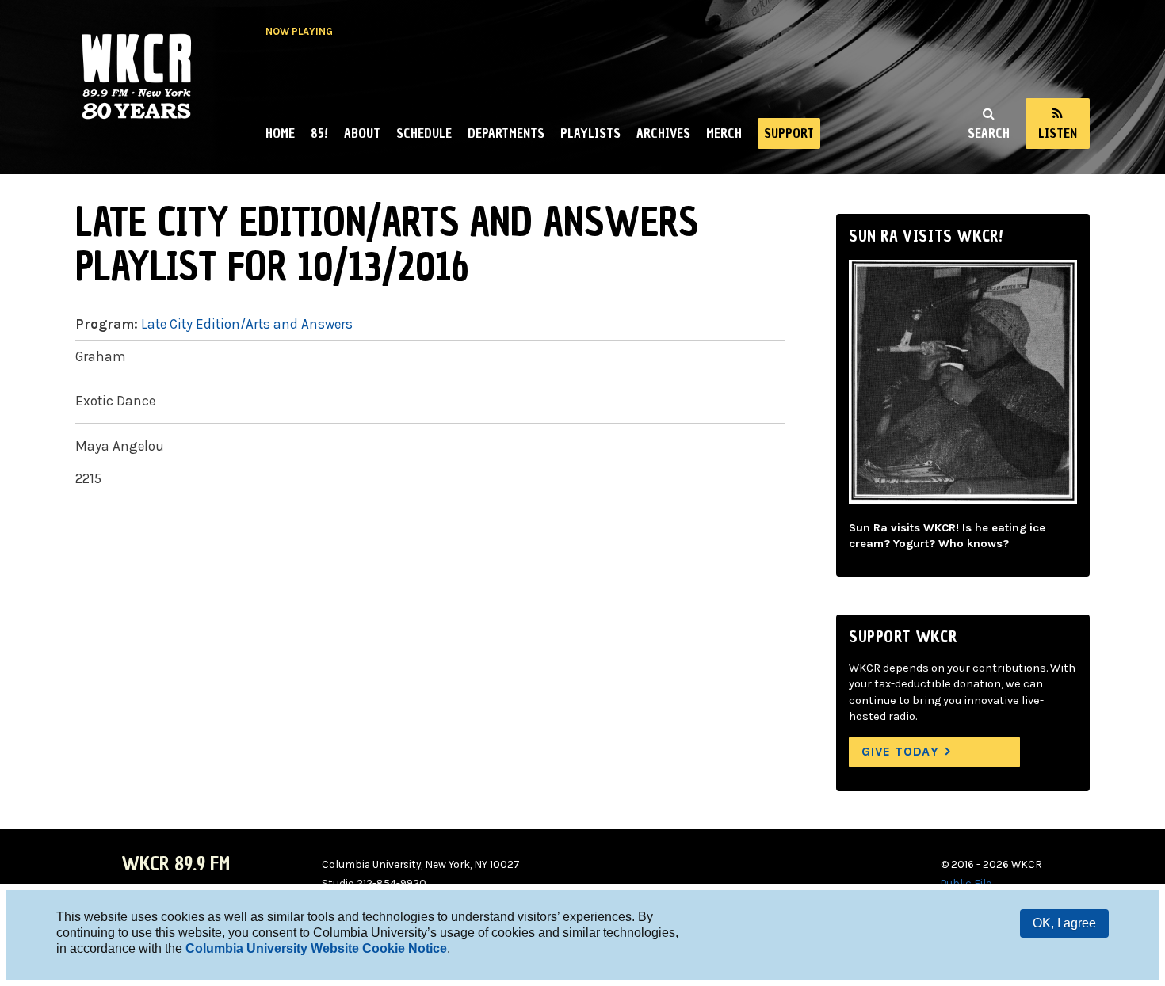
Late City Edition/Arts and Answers (247, 324)
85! (319, 133)
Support (789, 133)
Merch (724, 133)
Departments (506, 133)
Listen (1057, 133)
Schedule (424, 133)
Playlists (590, 133)
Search (989, 133)
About (362, 133)
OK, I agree (1064, 923)
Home (280, 133)
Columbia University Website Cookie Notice (316, 948)
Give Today (900, 751)
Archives (663, 133)
